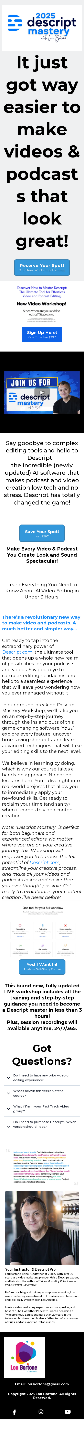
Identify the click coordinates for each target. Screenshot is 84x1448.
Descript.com (17, 652)
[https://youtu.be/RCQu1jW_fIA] (69, 1412)
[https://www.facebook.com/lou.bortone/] (15, 1412)
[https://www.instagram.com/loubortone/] (42, 1412)
